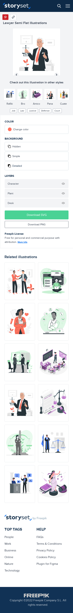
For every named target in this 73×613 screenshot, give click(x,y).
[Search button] (59, 6)
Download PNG (36, 224)
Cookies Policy (46, 557)
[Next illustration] (56, 75)
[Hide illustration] (63, 183)
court (57, 110)
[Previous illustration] (16, 75)
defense (45, 110)
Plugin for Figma (47, 564)
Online (8, 557)
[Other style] (10, 94)
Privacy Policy (45, 550)
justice (32, 110)
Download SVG (37, 215)
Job (13, 110)
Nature (8, 564)
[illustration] (19, 281)
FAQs (39, 537)
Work (7, 544)
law (22, 110)
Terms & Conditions (49, 544)
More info (22, 242)
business (10, 550)
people (9, 537)
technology (12, 570)
